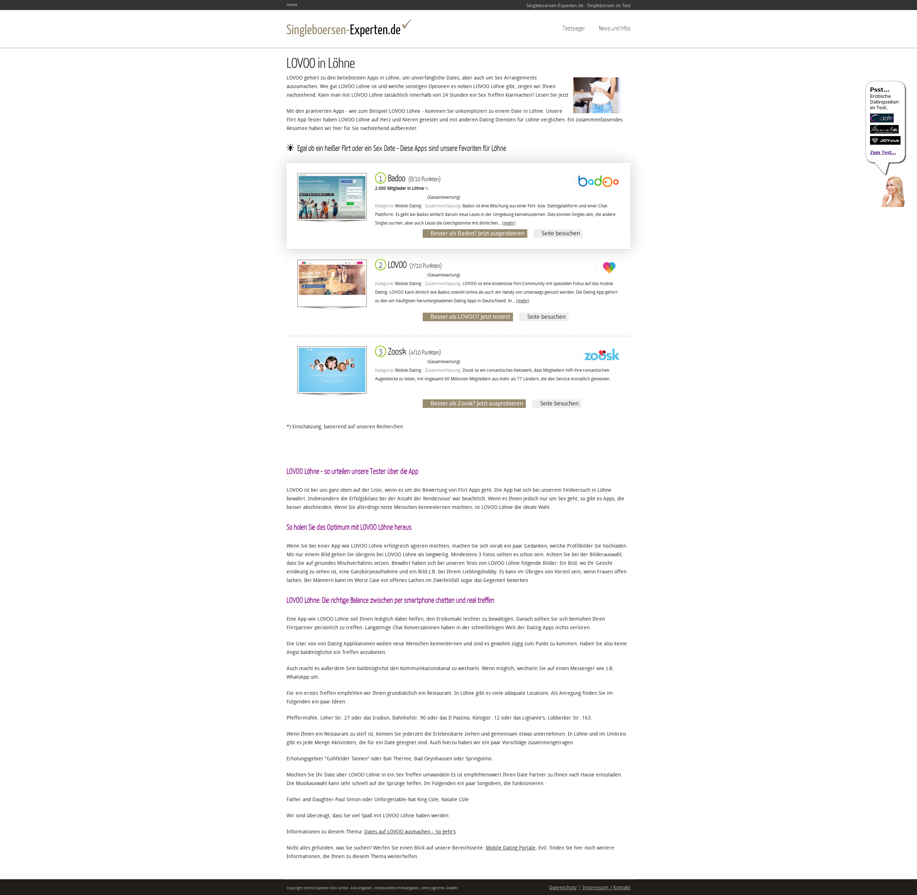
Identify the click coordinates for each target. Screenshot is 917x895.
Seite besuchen (561, 233)
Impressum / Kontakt (606, 888)
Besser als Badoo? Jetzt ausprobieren (477, 233)
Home (292, 5)
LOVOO (409, 264)
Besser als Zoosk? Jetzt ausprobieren (477, 403)
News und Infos (614, 28)
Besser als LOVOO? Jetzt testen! (470, 316)
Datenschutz (563, 888)
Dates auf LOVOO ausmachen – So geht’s (410, 832)
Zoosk (408, 351)
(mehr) (508, 223)
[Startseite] (349, 28)
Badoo (408, 178)
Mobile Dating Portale (511, 848)
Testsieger (574, 28)
